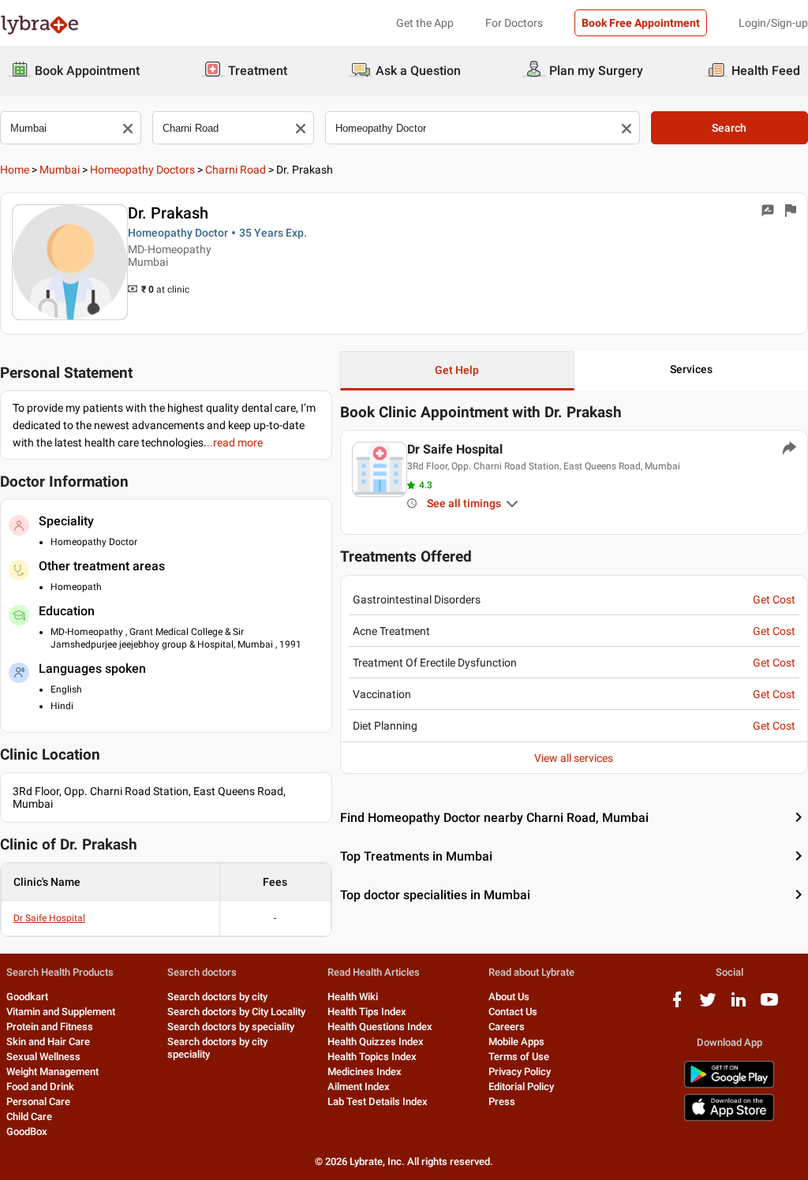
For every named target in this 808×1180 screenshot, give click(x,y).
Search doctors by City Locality (236, 1012)
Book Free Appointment (641, 23)
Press (501, 1101)
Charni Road (235, 169)
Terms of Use (518, 1056)
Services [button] (691, 369)
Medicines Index (364, 1071)
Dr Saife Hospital (49, 918)
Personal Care (38, 1101)
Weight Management (52, 1071)
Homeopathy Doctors (142, 169)
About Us (508, 997)
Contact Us (512, 1012)
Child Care (29, 1116)
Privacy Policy (519, 1071)
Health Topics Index (372, 1056)
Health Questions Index (379, 1026)
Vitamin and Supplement (60, 1012)
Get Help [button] (457, 370)
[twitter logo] (707, 1005)
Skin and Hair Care (48, 1041)
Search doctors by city (217, 997)
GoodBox (26, 1131)
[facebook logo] (677, 1005)
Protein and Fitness (49, 1026)
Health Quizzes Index (375, 1041)
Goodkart (27, 997)
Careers (506, 1026)
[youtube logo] (769, 1005)
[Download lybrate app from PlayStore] (729, 1085)
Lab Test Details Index (377, 1101)
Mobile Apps (516, 1041)
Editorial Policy (521, 1086)
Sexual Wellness (43, 1056)
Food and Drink (40, 1086)
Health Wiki (352, 997)
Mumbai (59, 169)
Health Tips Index (366, 1012)
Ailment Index (358, 1086)
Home (14, 169)
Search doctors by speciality (230, 1026)
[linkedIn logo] (738, 1005)
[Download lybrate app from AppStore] (729, 1118)
